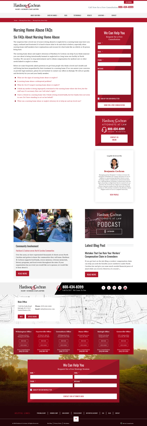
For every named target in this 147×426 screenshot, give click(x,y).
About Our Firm (35, 15)
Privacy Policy (58, 423)
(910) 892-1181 (83, 351)
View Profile (114, 194)
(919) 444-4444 (46, 306)
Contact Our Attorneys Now (73, 396)
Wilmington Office (23, 331)
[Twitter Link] (120, 288)
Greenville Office (123, 331)
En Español (129, 2)
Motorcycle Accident (92, 413)
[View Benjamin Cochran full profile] (114, 159)
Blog (65, 15)
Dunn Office (83, 331)
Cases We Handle (52, 15)
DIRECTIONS (23, 341)
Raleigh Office (103, 331)
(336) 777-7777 (63, 351)
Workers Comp (54, 413)
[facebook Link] (103, 288)
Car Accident (65, 413)
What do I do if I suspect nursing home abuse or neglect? (38, 85)
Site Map (49, 423)
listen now (110, 231)
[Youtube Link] (125, 288)
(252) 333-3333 (123, 351)
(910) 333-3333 (23, 351)
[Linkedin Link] (109, 288)
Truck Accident (77, 413)
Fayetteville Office (43, 331)
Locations (101, 15)
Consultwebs (129, 423)
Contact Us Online (114, 138)
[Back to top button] (76, 419)
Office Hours (32, 316)
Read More (22, 273)
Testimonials (77, 15)
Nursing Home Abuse (25, 20)
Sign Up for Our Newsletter (110, 98)
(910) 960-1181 (43, 351)
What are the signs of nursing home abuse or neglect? (37, 77)
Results (89, 15)
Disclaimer (66, 423)
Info (21, 316)
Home (15, 20)
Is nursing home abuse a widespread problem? (34, 81)
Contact (114, 15)
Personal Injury (41, 413)
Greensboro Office (63, 331)
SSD (103, 413)
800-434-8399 (125, 7)
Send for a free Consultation (114, 105)
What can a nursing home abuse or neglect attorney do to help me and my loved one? (49, 101)
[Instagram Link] (114, 288)
